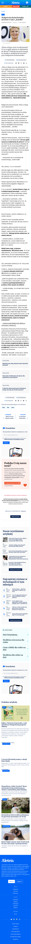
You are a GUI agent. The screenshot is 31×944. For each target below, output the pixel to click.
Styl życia (15, 891)
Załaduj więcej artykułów (15, 569)
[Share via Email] (23, 63)
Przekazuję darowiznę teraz (11, 483)
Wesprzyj (15, 6)
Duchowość (15, 893)
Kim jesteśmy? (15, 929)
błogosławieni (6, 770)
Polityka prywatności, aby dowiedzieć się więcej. (14, 439)
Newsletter (15, 899)
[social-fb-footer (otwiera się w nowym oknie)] (14, 919)
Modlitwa (24, 6)
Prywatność (15, 939)
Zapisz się (6, 442)
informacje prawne (15, 931)
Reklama (15, 907)
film (8, 407)
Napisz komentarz (15, 516)
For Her (3, 11)
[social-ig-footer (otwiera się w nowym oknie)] (19, 919)
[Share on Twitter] (21, 63)
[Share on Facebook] (16, 63)
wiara (12, 407)
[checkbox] (3, 438)
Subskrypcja (15, 903)
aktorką (11, 85)
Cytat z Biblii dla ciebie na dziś (14, 648)
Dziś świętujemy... (10, 635)
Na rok (15, 914)
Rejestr (6, 6)
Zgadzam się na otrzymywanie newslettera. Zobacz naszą (15, 439)
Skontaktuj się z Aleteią (15, 936)
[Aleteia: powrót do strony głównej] (15, 2)
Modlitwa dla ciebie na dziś (13, 656)
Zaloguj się (23, 511)
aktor (3, 407)
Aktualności (15, 889)
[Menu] (5, 2)
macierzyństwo (6, 743)
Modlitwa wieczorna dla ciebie (13, 641)
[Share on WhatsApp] (26, 63)
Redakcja (15, 22)
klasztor (4, 799)
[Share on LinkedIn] (18, 63)
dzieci (4, 707)
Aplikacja (15, 901)
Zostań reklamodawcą (15, 934)
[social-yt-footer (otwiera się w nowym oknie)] (11, 919)
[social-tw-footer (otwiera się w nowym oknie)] (17, 919)
